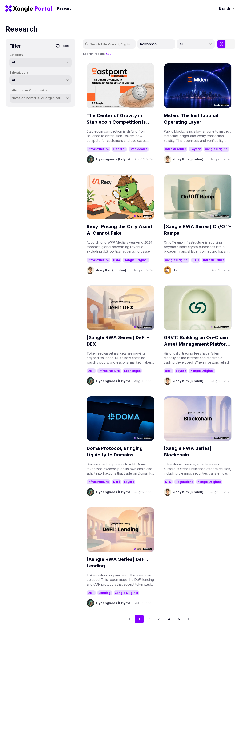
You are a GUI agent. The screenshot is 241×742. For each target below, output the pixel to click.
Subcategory (18, 72)
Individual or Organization (28, 90)
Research (65, 8)
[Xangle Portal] (28, 8)
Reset (65, 46)
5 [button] (179, 619)
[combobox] (227, 8)
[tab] (221, 44)
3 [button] (159, 619)
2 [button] (149, 619)
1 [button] (139, 619)
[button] (188, 619)
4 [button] (169, 619)
